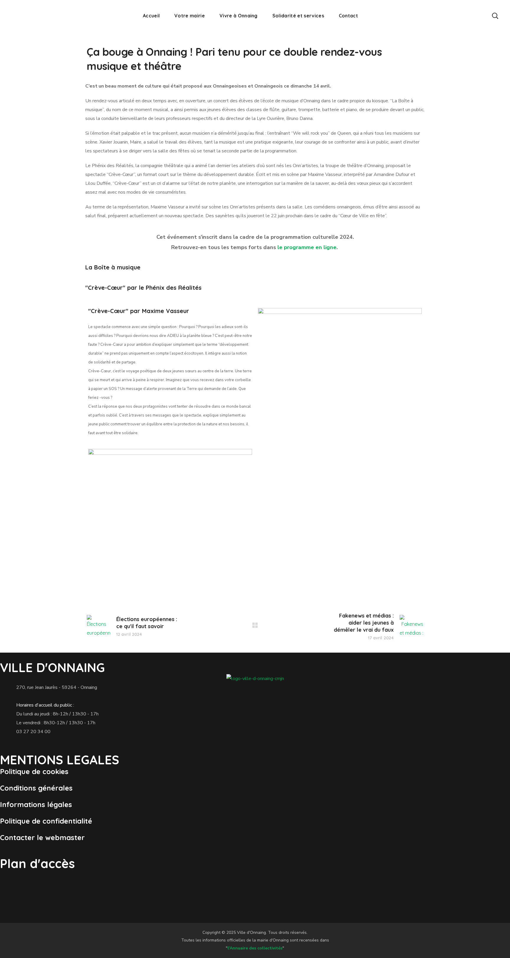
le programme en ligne (306, 247)
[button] (495, 15)
